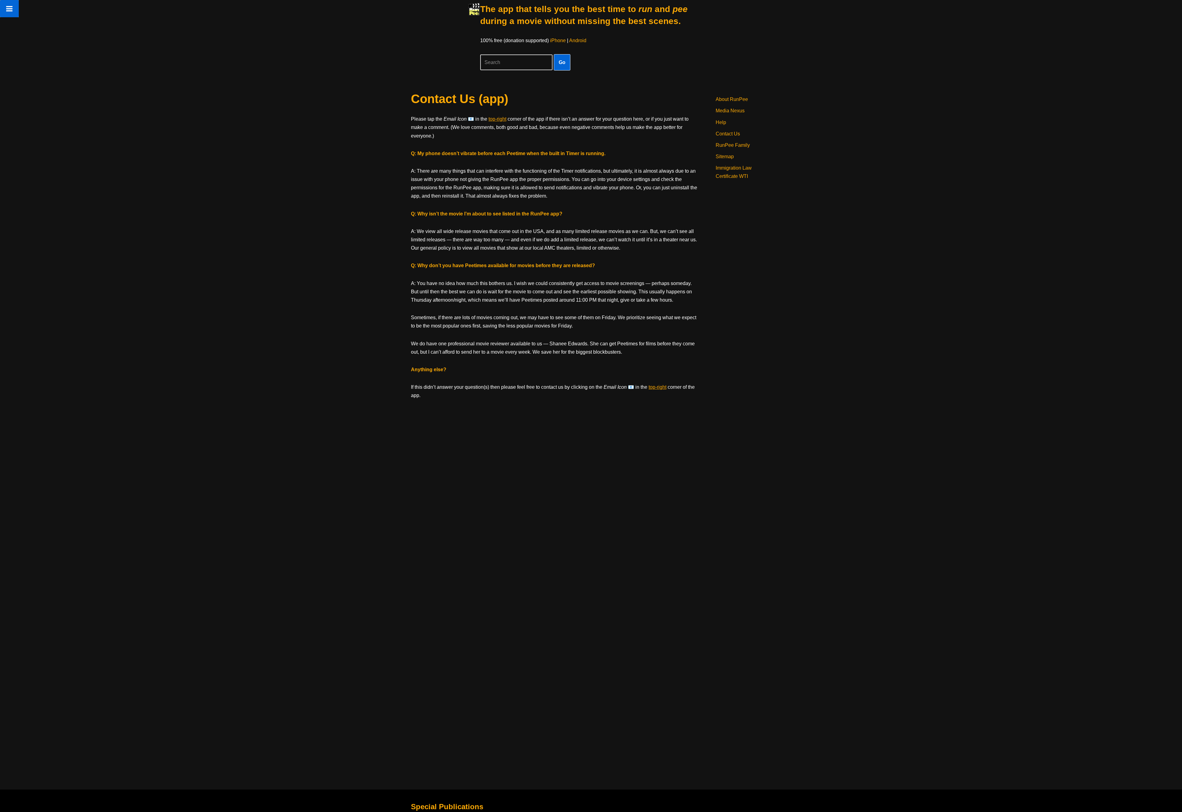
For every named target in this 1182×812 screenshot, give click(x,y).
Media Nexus (730, 110)
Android (577, 40)
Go (562, 62)
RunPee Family (733, 145)
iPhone (558, 40)
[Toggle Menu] (9, 8)
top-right (497, 119)
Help (721, 122)
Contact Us (728, 133)
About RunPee (732, 99)
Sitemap (725, 156)
